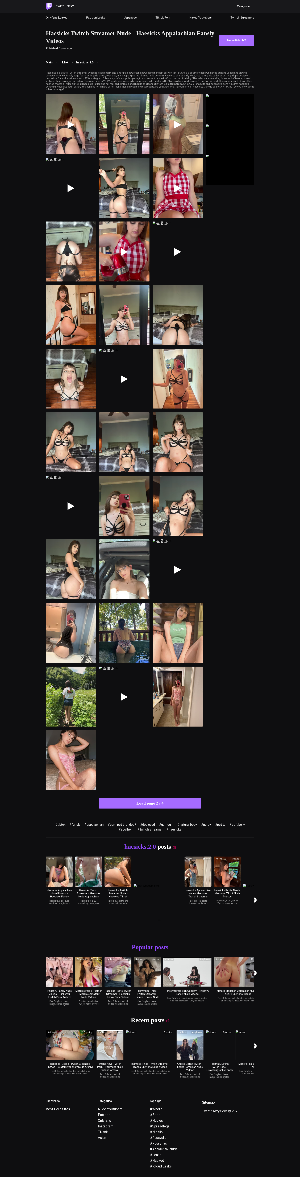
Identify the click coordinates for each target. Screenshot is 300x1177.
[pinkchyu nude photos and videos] (187, 972)
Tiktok (103, 1132)
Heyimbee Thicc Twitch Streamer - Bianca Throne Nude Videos (147, 995)
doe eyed (148, 824)
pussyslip (159, 1138)
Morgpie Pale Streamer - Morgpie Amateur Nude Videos (89, 994)
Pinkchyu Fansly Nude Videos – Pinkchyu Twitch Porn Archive (59, 994)
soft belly (238, 824)
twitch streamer (151, 829)
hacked (158, 1160)
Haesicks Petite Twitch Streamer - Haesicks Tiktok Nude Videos (118, 994)
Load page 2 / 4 (150, 803)
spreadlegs (160, 1126)
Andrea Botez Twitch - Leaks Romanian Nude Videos (190, 1067)
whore (157, 1109)
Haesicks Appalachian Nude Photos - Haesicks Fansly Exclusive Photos (59, 895)
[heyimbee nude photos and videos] (147, 972)
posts (164, 846)
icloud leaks (162, 1166)
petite (221, 824)
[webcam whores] (158, 921)
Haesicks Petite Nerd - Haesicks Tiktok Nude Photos (227, 893)
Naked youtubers (200, 17)
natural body (188, 824)
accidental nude (165, 1149)
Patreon (104, 1115)
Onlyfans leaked (57, 17)
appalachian (95, 824)
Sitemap (208, 1102)
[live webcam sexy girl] (230, 109)
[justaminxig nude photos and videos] (70, 1045)
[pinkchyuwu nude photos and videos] (59, 972)
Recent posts (147, 1020)
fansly (76, 824)
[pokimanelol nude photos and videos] (110, 1045)
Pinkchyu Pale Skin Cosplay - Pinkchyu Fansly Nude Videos (187, 992)
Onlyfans (104, 1120)
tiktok (61, 824)
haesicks (175, 829)
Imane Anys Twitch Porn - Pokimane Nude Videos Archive (110, 1067)
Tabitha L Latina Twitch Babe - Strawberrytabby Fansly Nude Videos (219, 1068)
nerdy (207, 824)
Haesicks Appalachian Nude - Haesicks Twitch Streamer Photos (198, 895)
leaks (156, 1155)
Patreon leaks (95, 17)
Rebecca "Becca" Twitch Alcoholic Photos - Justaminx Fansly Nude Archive (70, 1065)
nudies (157, 1120)
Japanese (130, 17)
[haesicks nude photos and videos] (59, 872)
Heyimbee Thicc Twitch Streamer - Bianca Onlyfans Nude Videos (150, 1065)
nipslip (157, 1132)
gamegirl (167, 824)
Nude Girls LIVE (236, 40)
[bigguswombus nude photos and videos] (88, 972)
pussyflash (160, 1143)
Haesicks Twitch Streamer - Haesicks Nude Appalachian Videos (89, 895)
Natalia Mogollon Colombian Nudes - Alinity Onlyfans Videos (238, 992)
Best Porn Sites (58, 1109)
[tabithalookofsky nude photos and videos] (219, 1045)
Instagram (105, 1126)
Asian (102, 1138)
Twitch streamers (242, 17)
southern (127, 829)
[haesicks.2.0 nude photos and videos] (118, 872)
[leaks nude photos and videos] (190, 1045)
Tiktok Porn (162, 17)
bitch (156, 1115)
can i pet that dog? (123, 824)
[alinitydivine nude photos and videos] (238, 972)
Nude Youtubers (110, 1109)
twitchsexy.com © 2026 (220, 1111)
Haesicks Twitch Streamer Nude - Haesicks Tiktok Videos (118, 895)
